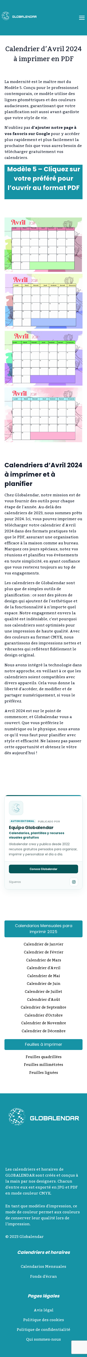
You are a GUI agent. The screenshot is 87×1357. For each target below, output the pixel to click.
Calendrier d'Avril (43, 968)
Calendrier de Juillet (43, 992)
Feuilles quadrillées (44, 1057)
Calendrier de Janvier (43, 945)
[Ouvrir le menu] (82, 17)
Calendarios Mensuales (43, 1266)
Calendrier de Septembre (43, 1008)
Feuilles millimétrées (43, 1065)
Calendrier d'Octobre (44, 1016)
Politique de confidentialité (43, 1330)
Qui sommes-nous (43, 1339)
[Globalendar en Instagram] (74, 882)
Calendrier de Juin (43, 984)
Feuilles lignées (43, 1073)
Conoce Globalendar (43, 869)
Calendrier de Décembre (44, 1031)
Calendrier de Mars (43, 961)
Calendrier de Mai (43, 976)
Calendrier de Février (43, 953)
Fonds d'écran (43, 1276)
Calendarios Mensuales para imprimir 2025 (43, 928)
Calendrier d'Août (43, 1000)
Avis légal (44, 1310)
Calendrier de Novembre (43, 1024)
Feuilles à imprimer (43, 1044)
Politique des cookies (43, 1320)
